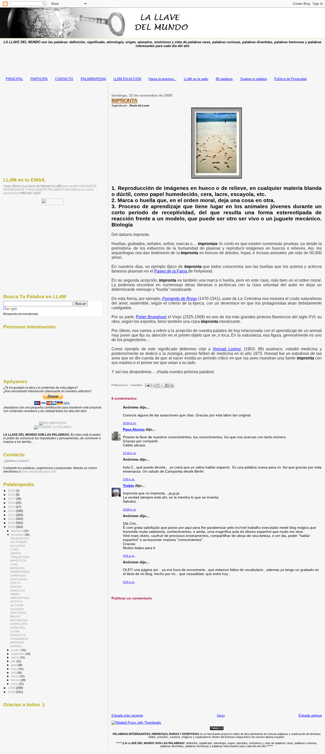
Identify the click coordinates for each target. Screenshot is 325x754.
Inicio (221, 715)
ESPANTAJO (18, 575)
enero (15, 683)
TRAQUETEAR (19, 557)
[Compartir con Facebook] (167, 385)
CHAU (14, 564)
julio (13, 661)
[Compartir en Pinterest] (171, 385)
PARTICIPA (39, 79)
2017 (12, 498)
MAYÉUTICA (18, 560)
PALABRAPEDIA (93, 79)
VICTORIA (16, 605)
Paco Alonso (134, 429)
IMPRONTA (124, 100)
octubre (16, 650)
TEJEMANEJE (19, 638)
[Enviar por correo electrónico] (152, 385)
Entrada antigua (310, 715)
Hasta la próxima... (162, 79)
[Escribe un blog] (157, 385)
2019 (12, 490)
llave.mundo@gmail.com (38, 471)
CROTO (15, 582)
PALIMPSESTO (19, 538)
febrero (16, 680)
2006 (12, 691)
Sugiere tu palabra (253, 79)
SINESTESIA (18, 612)
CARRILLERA (18, 623)
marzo (15, 676)
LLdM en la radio (196, 79)
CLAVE (14, 549)
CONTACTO (64, 79)
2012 (12, 515)
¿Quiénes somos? (16, 461)
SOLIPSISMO (18, 542)
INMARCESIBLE (20, 571)
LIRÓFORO (17, 627)
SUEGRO (16, 586)
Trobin (128, 486)
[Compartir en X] (162, 385)
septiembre (18, 653)
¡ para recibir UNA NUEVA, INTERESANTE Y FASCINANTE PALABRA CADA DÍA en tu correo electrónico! (50, 189)
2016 (12, 502)
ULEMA (15, 631)
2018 (12, 494)
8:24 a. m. (129, 581)
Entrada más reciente (127, 715)
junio (14, 665)
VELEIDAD (17, 609)
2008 (12, 687)
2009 (12, 527)
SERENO (16, 646)
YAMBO (15, 594)
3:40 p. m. (129, 479)
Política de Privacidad (290, 79)
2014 (12, 506)
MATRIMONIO (19, 620)
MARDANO (17, 642)
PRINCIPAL (14, 79)
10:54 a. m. (129, 423)
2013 (12, 510)
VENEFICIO (17, 590)
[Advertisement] (162, 60)
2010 (12, 522)
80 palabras (224, 79)
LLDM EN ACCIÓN (127, 79)
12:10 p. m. (129, 453)
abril (14, 672)
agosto (15, 657)
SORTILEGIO (18, 579)
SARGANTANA (19, 597)
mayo (15, 668)
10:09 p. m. (129, 509)
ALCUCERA (17, 545)
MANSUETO (18, 635)
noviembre (18, 534)
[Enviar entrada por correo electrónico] (146, 385)
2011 (12, 518)
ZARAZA (15, 553)
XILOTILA (16, 601)
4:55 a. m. (129, 555)
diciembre (17, 530)
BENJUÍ (15, 616)
